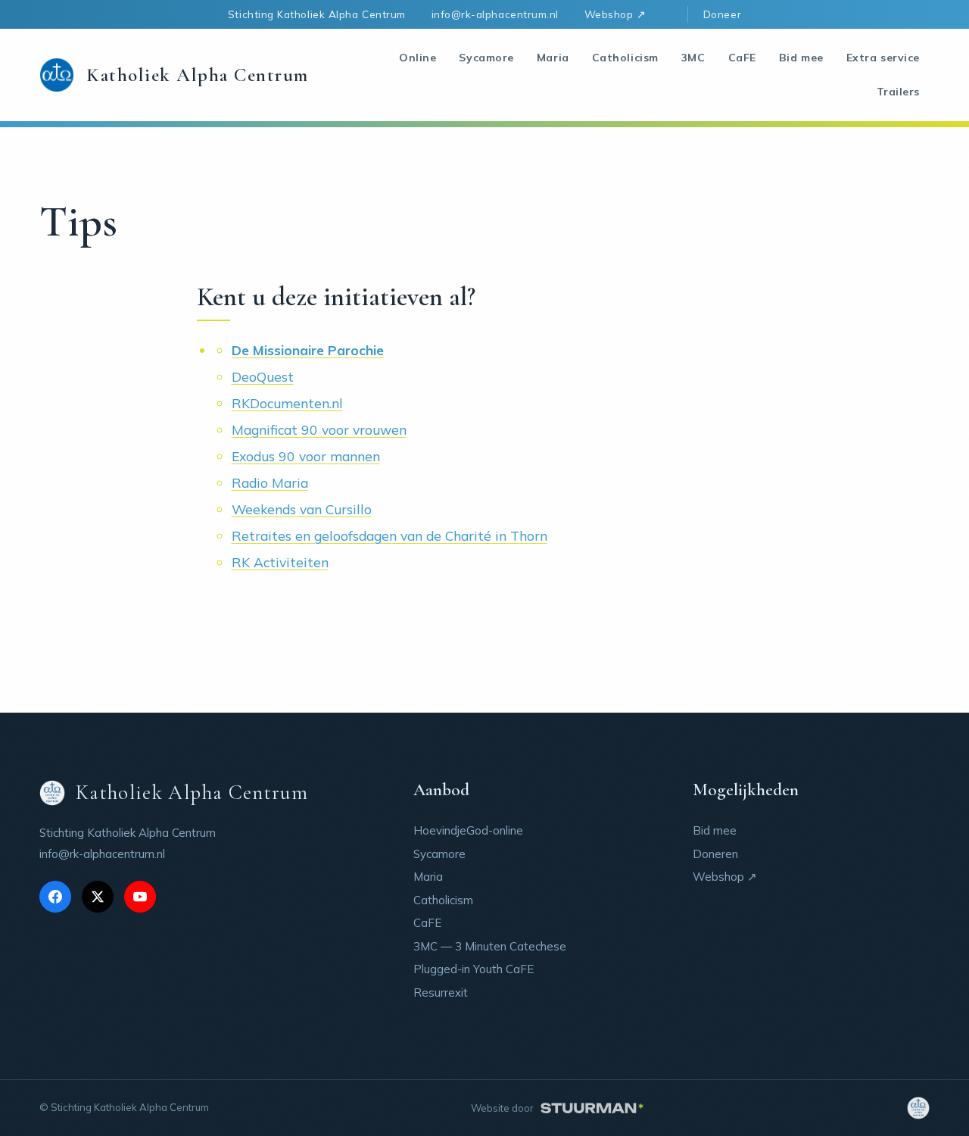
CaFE (742, 57)
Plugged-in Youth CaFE (473, 969)
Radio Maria (270, 482)
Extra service (883, 57)
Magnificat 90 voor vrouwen (319, 429)
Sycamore (486, 57)
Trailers (898, 91)
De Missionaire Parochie (308, 350)
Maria (553, 57)
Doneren (715, 854)
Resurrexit (440, 992)
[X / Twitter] (98, 897)
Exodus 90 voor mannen (306, 456)
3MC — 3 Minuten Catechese (489, 946)
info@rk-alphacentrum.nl (495, 14)
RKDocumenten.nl (287, 403)
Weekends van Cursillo (302, 509)
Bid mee (801, 57)
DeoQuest (263, 376)
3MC (693, 57)
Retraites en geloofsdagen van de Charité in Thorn (389, 535)
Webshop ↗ (615, 14)
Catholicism (625, 57)
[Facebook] (55, 897)
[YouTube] (140, 897)
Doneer (722, 14)
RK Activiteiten (280, 562)
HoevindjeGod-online (468, 830)
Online (417, 57)
